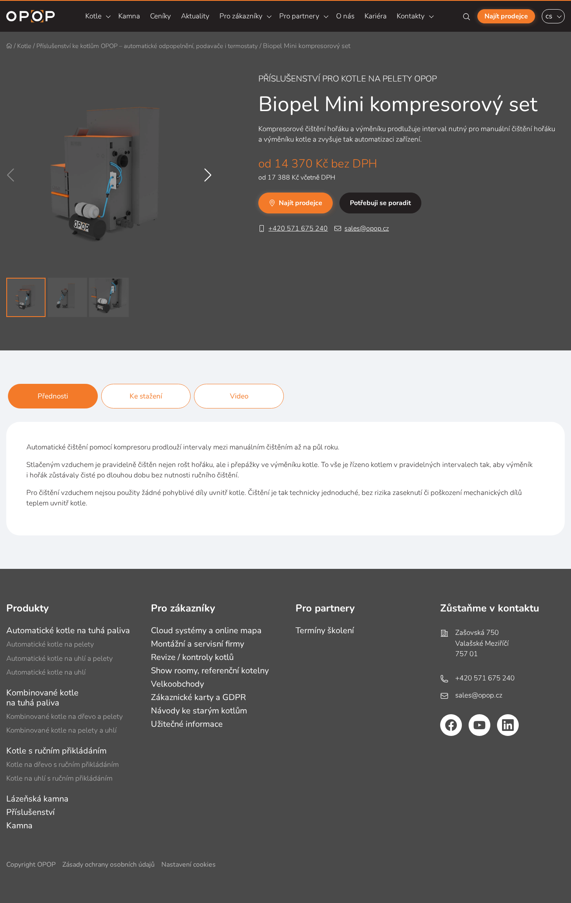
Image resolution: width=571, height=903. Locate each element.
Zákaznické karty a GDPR (198, 697)
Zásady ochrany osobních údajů (108, 865)
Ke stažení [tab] (146, 396)
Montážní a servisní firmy (197, 643)
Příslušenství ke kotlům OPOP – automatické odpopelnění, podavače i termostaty (147, 46)
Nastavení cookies (188, 865)
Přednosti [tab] (53, 396)
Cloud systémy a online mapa (206, 630)
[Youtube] (479, 725)
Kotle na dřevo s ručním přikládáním (62, 764)
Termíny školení (325, 630)
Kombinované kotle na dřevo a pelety (64, 716)
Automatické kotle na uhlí (46, 672)
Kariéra (376, 16)
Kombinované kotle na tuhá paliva (42, 697)
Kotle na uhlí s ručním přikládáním (59, 778)
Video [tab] (239, 396)
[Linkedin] (508, 725)
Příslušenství (30, 812)
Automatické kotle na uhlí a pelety (59, 658)
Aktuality (195, 16)
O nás (345, 16)
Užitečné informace (187, 724)
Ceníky (160, 16)
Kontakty (411, 16)
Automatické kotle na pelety (50, 644)
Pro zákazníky (241, 16)
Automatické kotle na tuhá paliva (68, 630)
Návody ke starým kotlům (199, 710)
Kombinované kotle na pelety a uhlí (61, 730)
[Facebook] (451, 725)
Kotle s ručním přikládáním (56, 750)
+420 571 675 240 (298, 228)
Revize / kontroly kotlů (192, 657)
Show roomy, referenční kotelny (210, 670)
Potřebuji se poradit (380, 203)
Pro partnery (299, 16)
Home (9, 46)
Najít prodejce (506, 16)
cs (549, 16)
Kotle (93, 16)
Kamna (129, 16)
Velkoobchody (177, 684)
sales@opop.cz (366, 228)
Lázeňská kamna (37, 798)
